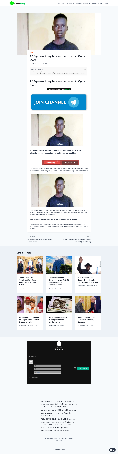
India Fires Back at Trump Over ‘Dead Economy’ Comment (87, 319)
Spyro (62, 424)
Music (100, 3)
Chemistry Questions (72, 404)
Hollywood (71, 410)
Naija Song (62, 419)
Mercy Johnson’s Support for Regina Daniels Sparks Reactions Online (29, 319)
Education (78, 3)
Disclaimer (59, 441)
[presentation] (30, 265)
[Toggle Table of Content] (83, 69)
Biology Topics (71, 401)
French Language (71, 407)
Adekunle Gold (43, 401)
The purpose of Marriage (52, 427)
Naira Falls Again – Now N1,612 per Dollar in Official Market (58, 319)
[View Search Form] (59, 3)
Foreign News (60, 407)
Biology (63, 401)
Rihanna (46, 424)
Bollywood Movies (45, 404)
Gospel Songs (61, 410)
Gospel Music (51, 410)
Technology (86, 3)
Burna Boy (52, 404)
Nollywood (43, 422)
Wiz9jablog (34, 63)
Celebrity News (61, 404)
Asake (48, 401)
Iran (75, 410)
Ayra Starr (53, 401)
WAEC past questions (46, 430)
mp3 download (48, 418)
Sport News (57, 424)
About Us (57, 438)
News (63, 3)
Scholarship (70, 3)
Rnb (50, 424)
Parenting (62, 422)
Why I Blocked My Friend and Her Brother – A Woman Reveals (57, 219)
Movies (106, 3)
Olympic (57, 422)
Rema (42, 424)
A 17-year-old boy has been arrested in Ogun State (45, 72)
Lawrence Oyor (50, 413)
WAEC (66, 427)
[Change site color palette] (112, 450)
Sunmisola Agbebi (68, 424)
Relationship (69, 422)
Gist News (44, 410)
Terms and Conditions (67, 438)
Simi (53, 424)
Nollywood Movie (50, 422)
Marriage (94, 3)
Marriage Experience (64, 413)
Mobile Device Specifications (49, 416)
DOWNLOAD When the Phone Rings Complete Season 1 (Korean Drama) (77, 239)
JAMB (43, 413)
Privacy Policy (48, 438)
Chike (42, 407)
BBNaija (58, 401)
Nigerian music (72, 419)
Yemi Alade (59, 430)
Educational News (49, 407)
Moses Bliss (60, 416)
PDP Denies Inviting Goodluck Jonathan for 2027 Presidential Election (88, 280)
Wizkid (54, 430)
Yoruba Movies (66, 430)
